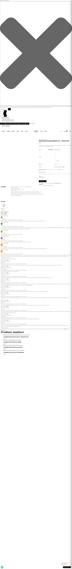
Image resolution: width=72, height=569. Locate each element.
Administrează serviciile (5, 118)
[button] (36, 53)
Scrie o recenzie (3, 214)
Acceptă (2, 123)
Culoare (40, 156)
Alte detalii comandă (42, 172)
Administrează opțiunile (5, 117)
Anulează (63, 166)
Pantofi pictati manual (43, 139)
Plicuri (26, 131)
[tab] (37, 204)
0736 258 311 (41, 184)
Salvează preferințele (24, 123)
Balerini (8, 131)
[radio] (63, 152)
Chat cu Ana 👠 (67, 567)
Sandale (13, 131)
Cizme (22, 131)
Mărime (40, 149)
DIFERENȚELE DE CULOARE (42, 169)
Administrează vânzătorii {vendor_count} (8, 119)
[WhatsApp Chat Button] (2, 567)
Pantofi (3, 131)
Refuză (8, 123)
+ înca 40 (57, 160)
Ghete (17, 131)
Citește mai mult (66, 328)
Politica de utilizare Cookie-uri (6, 125)
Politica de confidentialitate (6, 126)
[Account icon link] (70, 131)
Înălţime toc (40, 164)
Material (40, 166)
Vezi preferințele (14, 123)
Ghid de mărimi (50, 149)
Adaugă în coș (42, 181)
